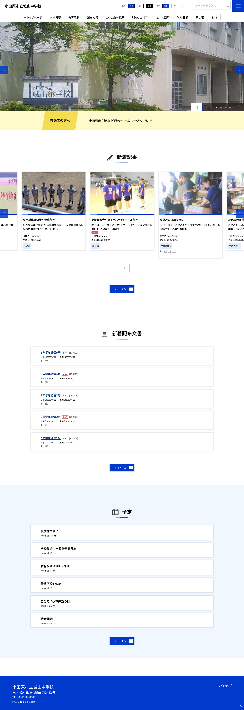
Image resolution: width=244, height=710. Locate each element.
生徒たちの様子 (114, 17)
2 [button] (221, 107)
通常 (131, 5)
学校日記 (182, 17)
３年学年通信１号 (51, 438)
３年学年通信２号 (51, 417)
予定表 (200, 17)
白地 (140, 5)
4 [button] (230, 107)
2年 (169, 251)
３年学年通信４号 (51, 374)
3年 (174, 251)
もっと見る (120, 289)
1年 (165, 251)
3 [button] (225, 107)
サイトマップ (225, 685)
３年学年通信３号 (51, 395)
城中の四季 (163, 17)
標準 (165, 5)
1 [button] (216, 107)
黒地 (149, 5)
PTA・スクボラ (140, 17)
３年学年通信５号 (51, 352)
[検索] (228, 5)
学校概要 (55, 17)
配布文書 (92, 17)
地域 (214, 17)
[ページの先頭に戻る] (240, 706)
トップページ (34, 17)
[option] (122, 66)
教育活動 (74, 17)
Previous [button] (4, 70)
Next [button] (240, 70)
